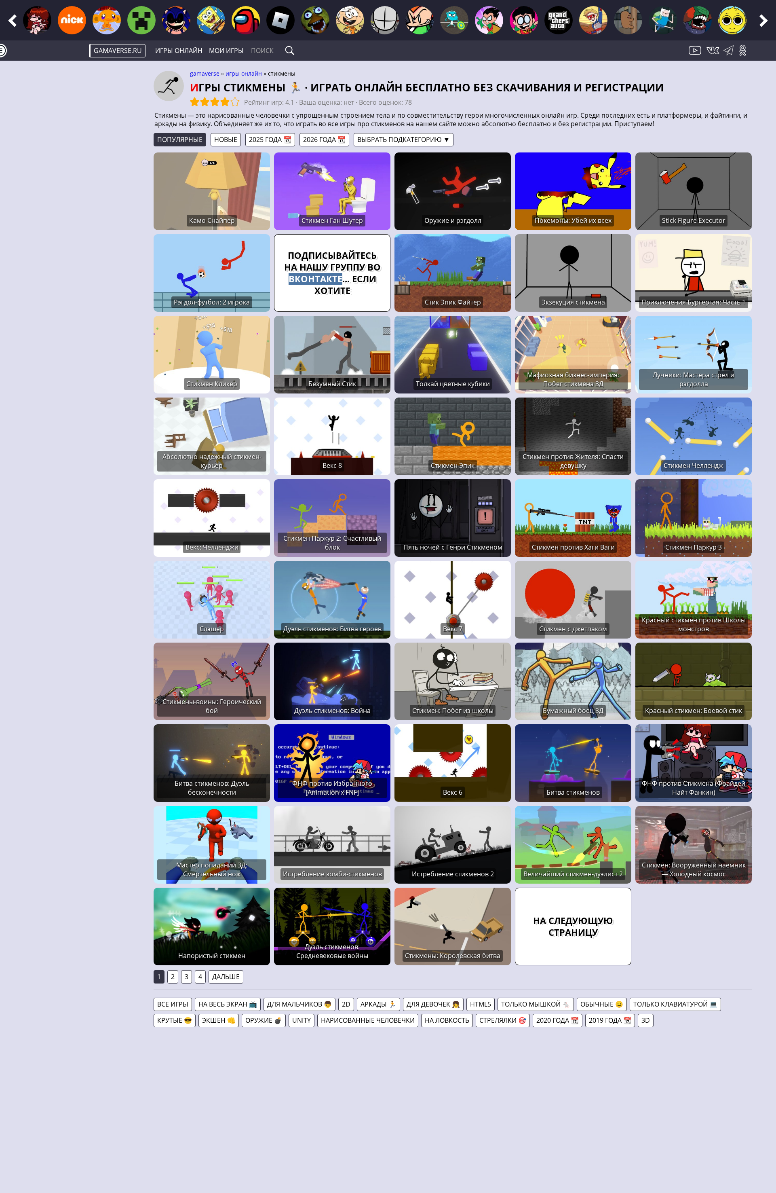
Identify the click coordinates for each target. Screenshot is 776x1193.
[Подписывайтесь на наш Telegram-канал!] (730, 55)
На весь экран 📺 (227, 1004)
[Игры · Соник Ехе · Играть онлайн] (176, 20)
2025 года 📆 (270, 139)
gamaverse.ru (118, 50)
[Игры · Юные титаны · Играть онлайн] (489, 20)
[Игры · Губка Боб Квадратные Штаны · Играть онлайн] (211, 20)
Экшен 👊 (218, 1020)
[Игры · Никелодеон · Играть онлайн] (72, 20)
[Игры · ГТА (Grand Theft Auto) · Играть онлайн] (558, 20)
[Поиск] (290, 50)
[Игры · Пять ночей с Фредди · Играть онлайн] (315, 20)
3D (645, 1020)
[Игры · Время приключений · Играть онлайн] (663, 20)
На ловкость (447, 1020)
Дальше (226, 976)
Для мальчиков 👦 (299, 1004)
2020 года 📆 (557, 1020)
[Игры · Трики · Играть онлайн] (697, 20)
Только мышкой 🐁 (535, 1004)
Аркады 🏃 (378, 1004)
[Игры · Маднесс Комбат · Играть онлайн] (385, 20)
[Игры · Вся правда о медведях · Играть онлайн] (628, 20)
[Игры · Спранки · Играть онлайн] (732, 20)
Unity (301, 1020)
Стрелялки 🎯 (502, 1020)
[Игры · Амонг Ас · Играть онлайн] (246, 20)
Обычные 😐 (601, 1004)
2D (346, 1004)
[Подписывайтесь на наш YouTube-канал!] (696, 55)
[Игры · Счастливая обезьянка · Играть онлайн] (107, 20)
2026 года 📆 (324, 139)
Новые (225, 139)
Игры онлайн (178, 50)
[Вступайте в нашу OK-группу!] (745, 55)
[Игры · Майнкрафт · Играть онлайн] (141, 20)
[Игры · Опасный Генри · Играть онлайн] (593, 20)
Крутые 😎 (174, 1020)
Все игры (172, 1004)
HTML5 (480, 1004)
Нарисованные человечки (368, 1020)
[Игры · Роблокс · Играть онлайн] (280, 20)
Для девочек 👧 (433, 1004)
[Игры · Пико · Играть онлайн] (419, 20)
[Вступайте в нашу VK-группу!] (714, 55)
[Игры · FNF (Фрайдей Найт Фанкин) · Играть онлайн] (37, 20)
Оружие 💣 (263, 1020)
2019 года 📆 (610, 1020)
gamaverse (204, 73)
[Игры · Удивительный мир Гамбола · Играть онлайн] (454, 20)
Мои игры (226, 50)
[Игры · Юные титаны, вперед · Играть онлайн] (524, 20)
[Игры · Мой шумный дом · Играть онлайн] (350, 20)
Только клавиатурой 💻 (675, 1004)
